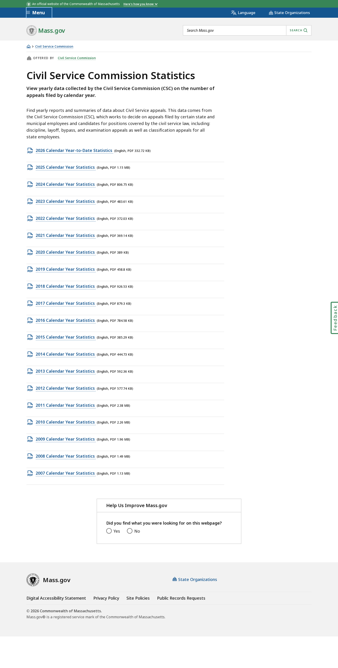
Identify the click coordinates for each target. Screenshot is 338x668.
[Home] (28, 46)
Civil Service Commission (54, 47)
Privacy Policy (106, 598)
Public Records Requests (181, 598)
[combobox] (247, 30)
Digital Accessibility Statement (56, 598)
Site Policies (138, 598)
